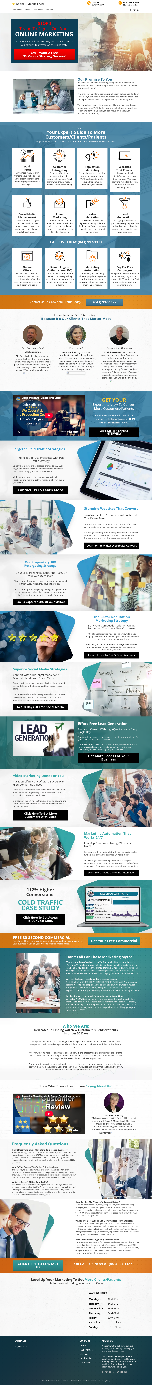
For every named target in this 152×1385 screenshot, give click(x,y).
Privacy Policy (105, 1381)
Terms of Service (95, 1381)
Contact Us (85, 1381)
